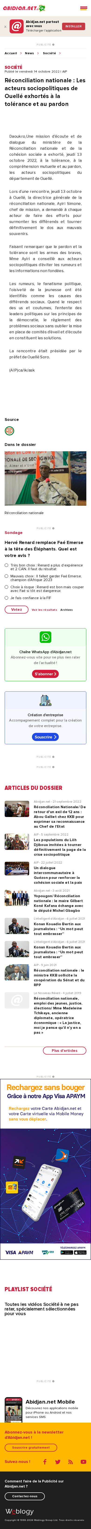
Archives (66, 610)
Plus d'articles (64, 1050)
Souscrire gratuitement (31, 1448)
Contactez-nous (24, 1496)
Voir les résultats (44, 610)
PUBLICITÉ (44, 45)
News (29, 53)
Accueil (11, 53)
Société (49, 53)
